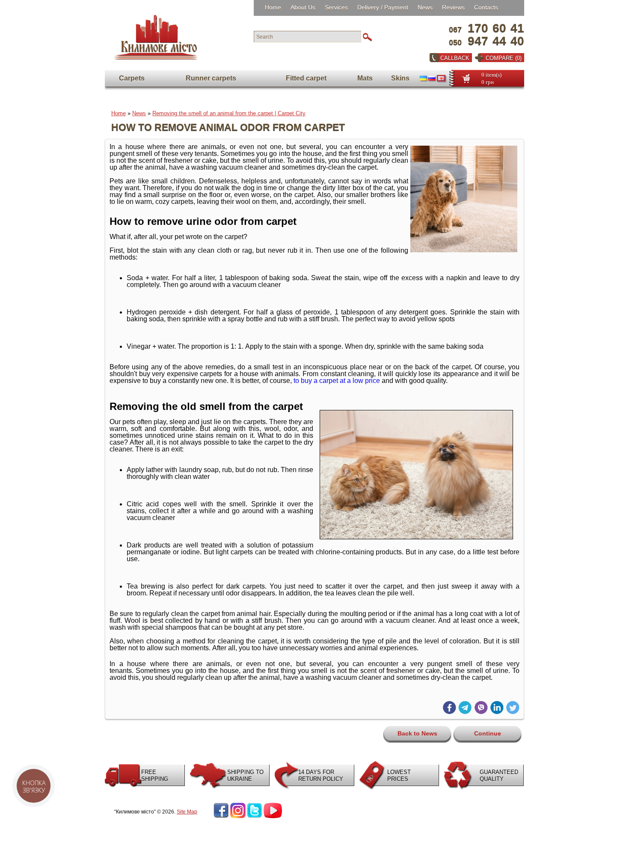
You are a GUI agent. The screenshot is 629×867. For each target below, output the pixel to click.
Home (273, 7)
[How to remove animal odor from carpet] (463, 250)
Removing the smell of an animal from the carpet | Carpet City (229, 113)
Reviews (453, 7)
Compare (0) (504, 58)
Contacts (486, 7)
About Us (303, 7)
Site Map (187, 812)
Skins (400, 78)
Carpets (132, 78)
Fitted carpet (306, 78)
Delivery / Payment (382, 7)
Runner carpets (211, 78)
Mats (365, 78)
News (425, 7)
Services (336, 7)
